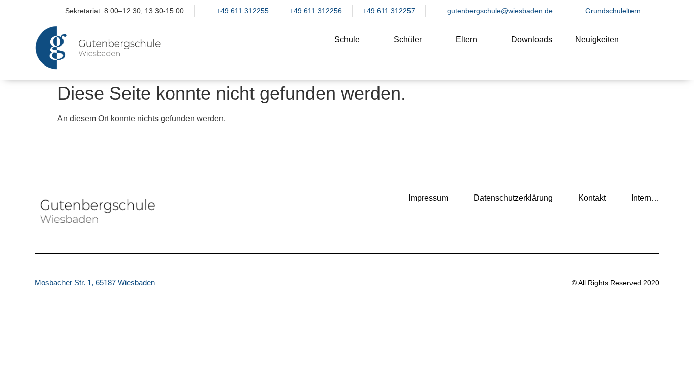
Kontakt (592, 197)
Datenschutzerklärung (513, 197)
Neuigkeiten (597, 39)
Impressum (428, 197)
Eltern (466, 39)
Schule (347, 39)
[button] (646, 47)
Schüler (408, 39)
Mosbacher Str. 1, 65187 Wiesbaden (95, 282)
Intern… (645, 197)
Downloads (531, 39)
